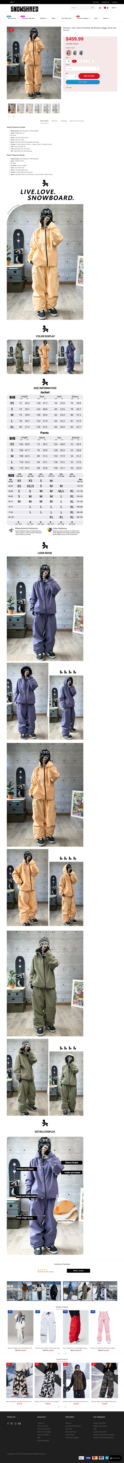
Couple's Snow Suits (100, 1432)
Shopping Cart (105, 2)
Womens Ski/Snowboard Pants (103, 1437)
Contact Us (40, 1423)
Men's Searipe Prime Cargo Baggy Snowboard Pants (78, 1348)
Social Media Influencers (73, 1426)
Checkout (114, 2)
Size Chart (68, 1429)
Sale (94, 1429)
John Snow (66, 30)
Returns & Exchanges (44, 1432)
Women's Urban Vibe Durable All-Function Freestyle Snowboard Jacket (83, 1401)
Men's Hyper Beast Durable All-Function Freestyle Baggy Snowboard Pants (27, 1401)
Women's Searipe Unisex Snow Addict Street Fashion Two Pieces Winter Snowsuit (31, 1348)
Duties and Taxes (70, 1432)
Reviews (54, 121)
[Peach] (68, 53)
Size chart (69, 87)
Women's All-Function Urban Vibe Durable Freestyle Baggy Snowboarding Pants (57, 1401)
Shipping (64, 121)
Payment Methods (43, 1440)
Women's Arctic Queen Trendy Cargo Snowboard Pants (50, 1348)
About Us (68, 1423)
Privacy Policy (69, 1435)
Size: (68, 57)
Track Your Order (42, 1426)
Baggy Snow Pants (99, 1423)
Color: (70, 47)
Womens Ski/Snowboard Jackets (104, 1435)
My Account (96, 2)
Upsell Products (62, 1359)
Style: (68, 64)
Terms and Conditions (72, 1437)
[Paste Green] (75, 53)
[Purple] (81, 53)
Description (44, 121)
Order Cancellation (43, 1435)
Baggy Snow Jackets (100, 1426)
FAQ (38, 1437)
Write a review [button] (78, 1271)
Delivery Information (43, 1429)
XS (68, 61)
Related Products (62, 1307)
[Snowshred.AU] (24, 12)
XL (91, 61)
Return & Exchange (77, 121)
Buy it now (83, 82)
